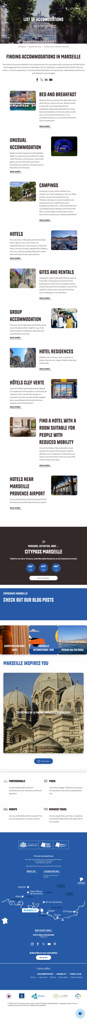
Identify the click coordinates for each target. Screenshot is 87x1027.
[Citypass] (61, 8)
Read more (44, 126)
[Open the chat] (80, 1013)
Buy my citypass (43, 578)
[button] (71, 8)
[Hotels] (59, 8)
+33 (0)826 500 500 (51, 871)
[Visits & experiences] (63, 8)
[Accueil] (57, 8)
